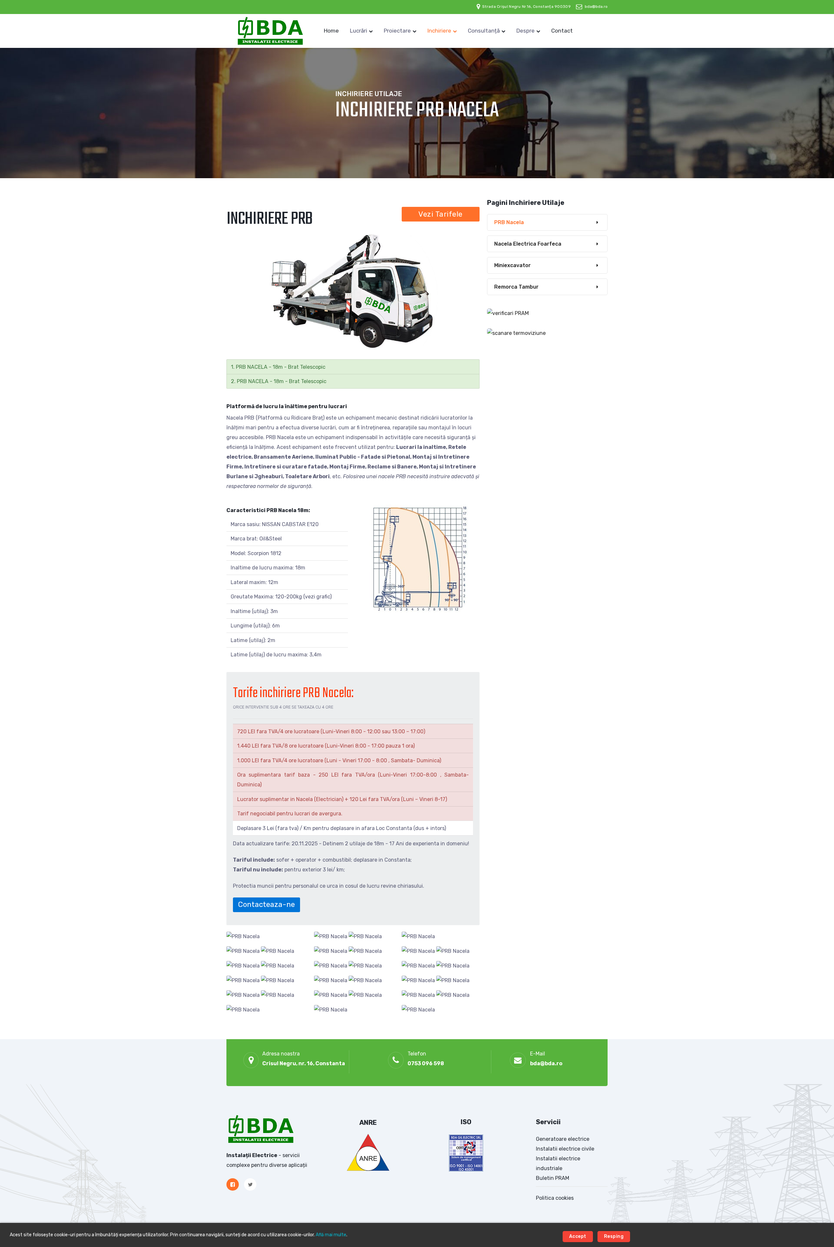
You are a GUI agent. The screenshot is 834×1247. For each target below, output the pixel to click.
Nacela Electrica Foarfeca (527, 244)
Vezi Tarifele (440, 214)
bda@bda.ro (596, 6)
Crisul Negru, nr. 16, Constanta (303, 1063)
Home (331, 30)
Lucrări (358, 30)
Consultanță (484, 30)
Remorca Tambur (516, 287)
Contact (562, 30)
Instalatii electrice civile (565, 1149)
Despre (525, 30)
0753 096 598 (426, 1063)
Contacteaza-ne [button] (266, 904)
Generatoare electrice (562, 1139)
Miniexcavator (512, 265)
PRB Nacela (509, 222)
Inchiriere (439, 30)
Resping (614, 1236)
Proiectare (397, 30)
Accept (577, 1236)
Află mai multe (331, 1235)
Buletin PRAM (552, 1178)
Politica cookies (555, 1198)
